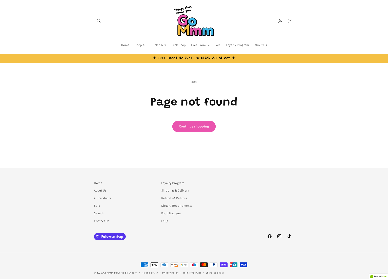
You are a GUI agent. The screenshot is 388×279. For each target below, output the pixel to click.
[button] (99, 21)
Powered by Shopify (126, 272)
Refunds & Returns (174, 198)
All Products (102, 198)
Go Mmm (108, 272)
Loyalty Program (173, 183)
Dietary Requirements (176, 206)
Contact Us (101, 221)
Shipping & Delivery (175, 190)
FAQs (164, 221)
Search (99, 213)
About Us (100, 190)
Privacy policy (170, 272)
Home (98, 183)
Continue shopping (194, 126)
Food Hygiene (171, 213)
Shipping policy (215, 272)
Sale (97, 206)
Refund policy (150, 272)
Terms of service (192, 272)
